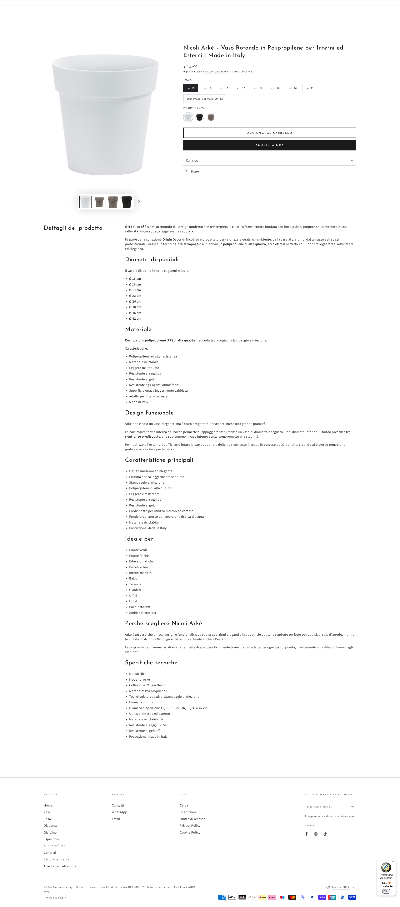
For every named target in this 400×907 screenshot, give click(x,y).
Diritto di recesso (192, 819)
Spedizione (188, 812)
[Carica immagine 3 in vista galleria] (113, 202)
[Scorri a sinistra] (73, 202)
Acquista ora (270, 145)
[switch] (386, 891)
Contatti (50, 852)
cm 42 (311, 89)
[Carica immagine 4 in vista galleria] (127, 202)
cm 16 (209, 89)
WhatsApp (119, 812)
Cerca (184, 805)
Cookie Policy (190, 832)
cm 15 (192, 89)
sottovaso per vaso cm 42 (204, 100)
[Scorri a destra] (139, 202)
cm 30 (277, 89)
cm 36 (294, 89)
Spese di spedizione (214, 71)
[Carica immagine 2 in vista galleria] (99, 202)
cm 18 (226, 89)
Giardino (50, 832)
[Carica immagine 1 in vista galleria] (85, 202)
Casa (47, 819)
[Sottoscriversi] (353, 806)
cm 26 (260, 89)
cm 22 (243, 89)
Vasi (47, 812)
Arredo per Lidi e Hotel (61, 866)
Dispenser (51, 825)
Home (48, 805)
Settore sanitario (56, 859)
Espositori (51, 839)
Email (116, 819)
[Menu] (393, 862)
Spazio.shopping (62, 886)
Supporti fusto (54, 846)
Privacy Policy (190, 825)
